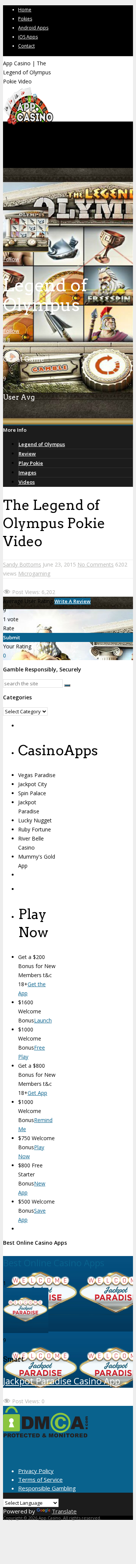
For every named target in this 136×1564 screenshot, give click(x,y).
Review (27, 453)
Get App (37, 1092)
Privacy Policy (36, 1471)
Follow (11, 259)
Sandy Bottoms (22, 564)
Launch (43, 1020)
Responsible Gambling (47, 1488)
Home (24, 9)
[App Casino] (28, 124)
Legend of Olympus (42, 444)
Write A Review (72, 601)
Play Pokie (31, 463)
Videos (27, 482)
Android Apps (33, 28)
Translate (64, 1511)
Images (27, 472)
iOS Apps (28, 37)
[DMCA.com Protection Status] (45, 1435)
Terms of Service (40, 1479)
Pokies (25, 18)
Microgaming (34, 573)
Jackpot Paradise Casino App (61, 1381)
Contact (26, 46)
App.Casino (50, 1518)
